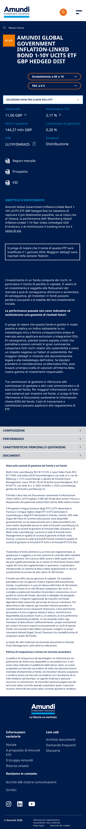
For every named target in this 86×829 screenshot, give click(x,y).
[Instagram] (8, 804)
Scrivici (11, 790)
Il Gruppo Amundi (19, 760)
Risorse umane (17, 766)
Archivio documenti (60, 739)
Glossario (53, 750)
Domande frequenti (61, 745)
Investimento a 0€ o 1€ (48, 76)
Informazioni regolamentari (46, 819)
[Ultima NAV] (25, 115)
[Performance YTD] (59, 115)
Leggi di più (13, 231)
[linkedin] (19, 804)
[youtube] (31, 804)
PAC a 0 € (38, 86)
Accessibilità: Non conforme (46, 822)
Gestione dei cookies (60, 825)
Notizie (11, 744)
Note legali (38, 825)
